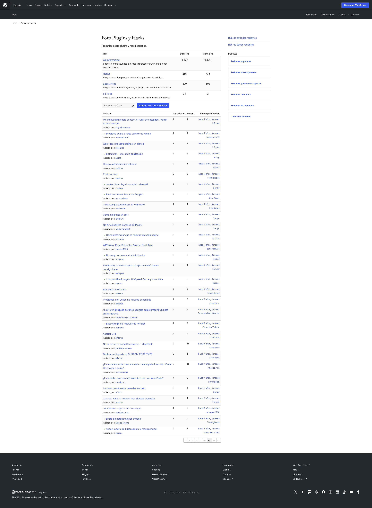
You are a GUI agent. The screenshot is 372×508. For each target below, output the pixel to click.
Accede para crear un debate (153, 105)
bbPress (107, 93)
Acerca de (17, 465)
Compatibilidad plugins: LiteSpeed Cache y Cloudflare (134, 279)
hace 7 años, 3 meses (209, 119)
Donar (227, 474)
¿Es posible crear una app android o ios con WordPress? (133, 378)
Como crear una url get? (115, 214)
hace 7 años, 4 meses (209, 299)
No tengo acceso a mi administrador (125, 255)
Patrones (86, 479)
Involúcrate (228, 465)
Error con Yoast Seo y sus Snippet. (124, 194)
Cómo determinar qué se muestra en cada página (132, 234)
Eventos (226, 469)
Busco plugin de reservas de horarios (125, 323)
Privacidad (17, 479)
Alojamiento (17, 474)
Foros (14, 14)
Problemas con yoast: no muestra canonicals (127, 299)
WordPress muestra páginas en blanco (123, 143)
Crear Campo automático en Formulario (124, 204)
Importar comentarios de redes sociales (124, 388)
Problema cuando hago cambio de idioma (128, 133)
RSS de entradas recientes (242, 37)
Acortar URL (109, 333)
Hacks (106, 73)
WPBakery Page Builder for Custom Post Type (128, 245)
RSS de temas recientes (241, 44)
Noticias (15, 469)
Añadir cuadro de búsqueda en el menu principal (131, 428)
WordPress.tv (160, 479)
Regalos (228, 479)
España (42, 492)
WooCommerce (111, 59)
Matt (296, 469)
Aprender (156, 465)
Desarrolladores (160, 474)
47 (205, 440)
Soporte (156, 469)
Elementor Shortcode (114, 289)
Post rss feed (110, 174)
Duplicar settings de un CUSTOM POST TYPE (127, 354)
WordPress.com (302, 465)
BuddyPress (109, 83)
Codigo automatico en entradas (120, 164)
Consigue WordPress (355, 5)
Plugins (85, 474)
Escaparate (87, 465)
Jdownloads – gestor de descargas (122, 408)
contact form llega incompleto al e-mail (127, 184)
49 (214, 440)
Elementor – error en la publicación (124, 153)
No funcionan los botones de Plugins (123, 224)
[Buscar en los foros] (132, 105)
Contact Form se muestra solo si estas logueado (129, 398)
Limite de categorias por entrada (123, 418)
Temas (85, 469)
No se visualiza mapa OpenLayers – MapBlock (128, 344)
